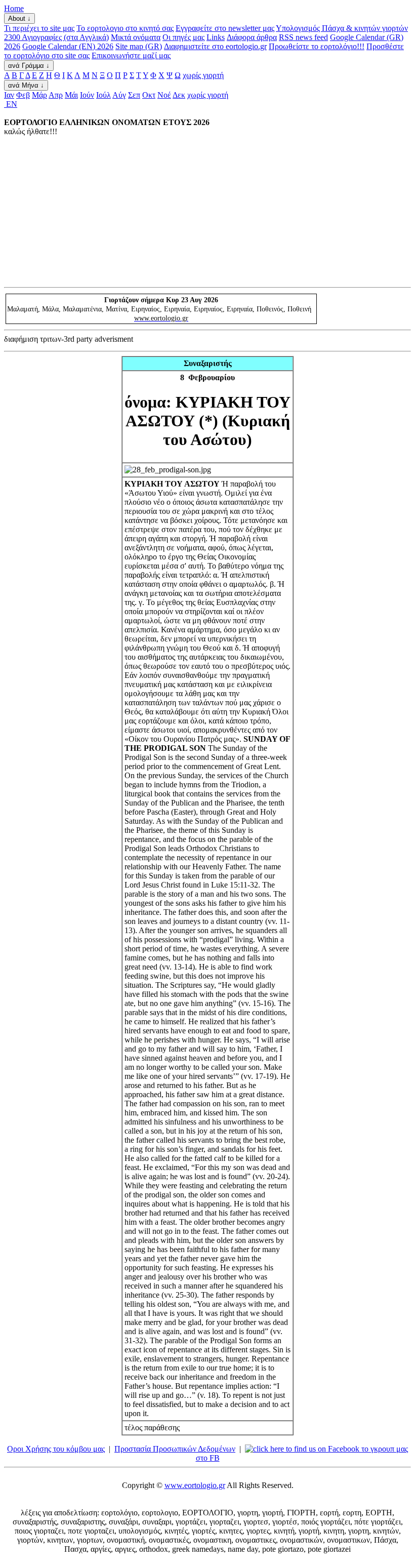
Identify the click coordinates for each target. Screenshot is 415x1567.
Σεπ (134, 95)
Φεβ (23, 95)
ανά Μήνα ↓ (26, 85)
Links (215, 37)
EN (10, 104)
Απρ (56, 95)
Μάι (71, 95)
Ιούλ (103, 95)
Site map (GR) (138, 46)
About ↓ (19, 18)
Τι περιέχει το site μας (39, 28)
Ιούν (87, 95)
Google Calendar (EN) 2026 (67, 46)
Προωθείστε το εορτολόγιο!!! (316, 46)
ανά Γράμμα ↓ (29, 65)
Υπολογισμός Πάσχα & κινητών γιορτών (342, 28)
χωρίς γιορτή (203, 75)
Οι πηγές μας (183, 37)
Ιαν (9, 95)
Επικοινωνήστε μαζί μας (131, 55)
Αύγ (119, 95)
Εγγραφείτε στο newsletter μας (225, 28)
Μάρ (39, 95)
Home (14, 8)
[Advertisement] (207, 211)
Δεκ (179, 95)
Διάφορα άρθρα (252, 37)
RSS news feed (303, 37)
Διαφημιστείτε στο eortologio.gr (215, 46)
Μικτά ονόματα (135, 37)
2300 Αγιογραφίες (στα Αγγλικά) (56, 37)
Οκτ (148, 95)
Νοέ (164, 95)
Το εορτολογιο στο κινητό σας (125, 28)
